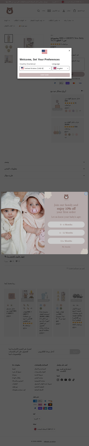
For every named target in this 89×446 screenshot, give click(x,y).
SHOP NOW (44, 75)
